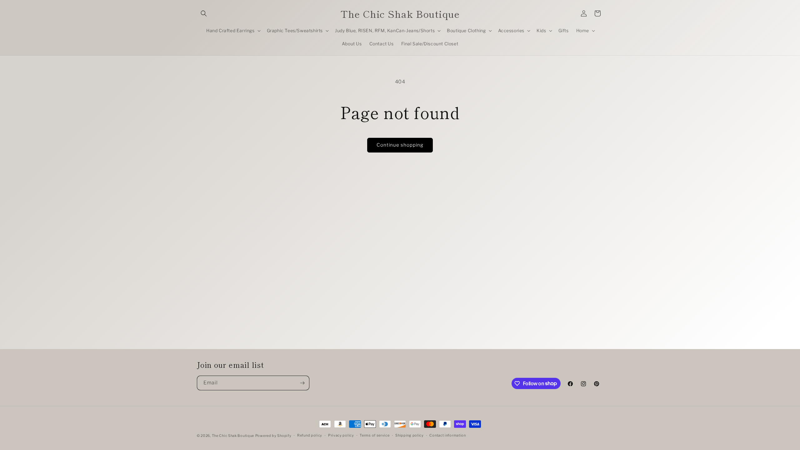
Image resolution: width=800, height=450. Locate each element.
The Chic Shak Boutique (233, 435)
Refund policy (309, 435)
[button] (204, 13)
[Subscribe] (302, 383)
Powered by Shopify (273, 435)
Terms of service (374, 435)
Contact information (447, 435)
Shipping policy (409, 435)
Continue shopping (400, 145)
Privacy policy (341, 435)
